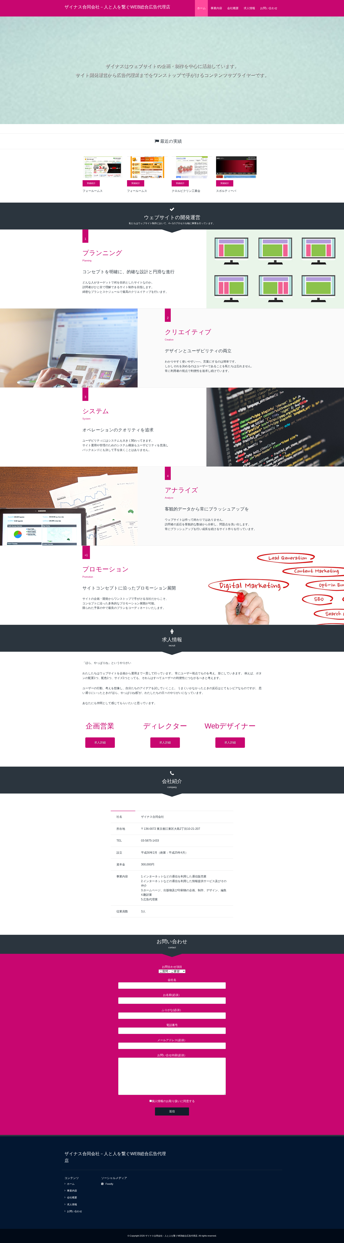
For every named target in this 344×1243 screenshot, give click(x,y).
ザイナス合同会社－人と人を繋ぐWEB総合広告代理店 (117, 6)
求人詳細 (100, 742)
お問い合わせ (268, 8)
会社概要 (233, 8)
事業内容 (216, 8)
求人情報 (249, 8)
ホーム (201, 8)
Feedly (109, 1183)
